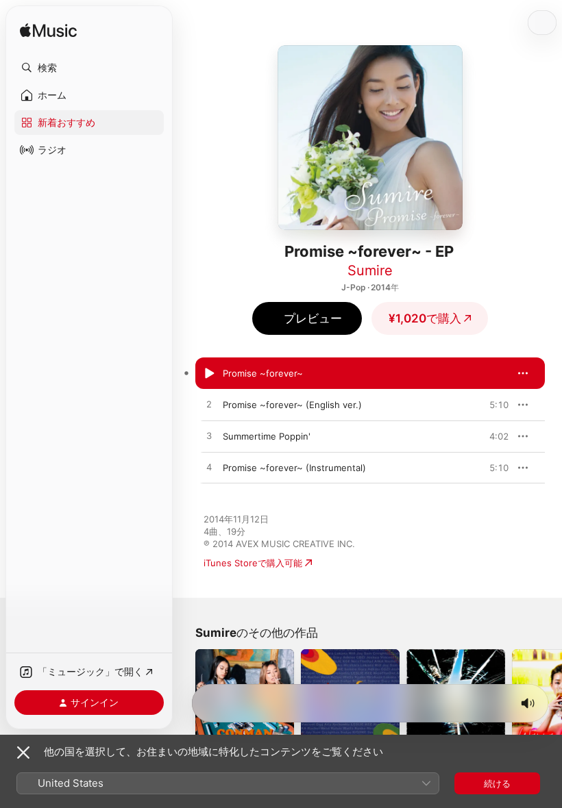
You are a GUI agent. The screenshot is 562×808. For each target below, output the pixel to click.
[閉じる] (23, 752)
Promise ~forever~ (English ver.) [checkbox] (292, 404)
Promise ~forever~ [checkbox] (263, 373)
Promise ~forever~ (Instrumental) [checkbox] (294, 467)
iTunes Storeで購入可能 (253, 562)
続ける (497, 783)
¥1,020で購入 (425, 318)
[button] (89, 67)
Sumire (370, 270)
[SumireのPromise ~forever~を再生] (209, 373)
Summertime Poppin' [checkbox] (266, 436)
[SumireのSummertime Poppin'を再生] (209, 436)
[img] (48, 31)
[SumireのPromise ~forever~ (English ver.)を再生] (209, 405)
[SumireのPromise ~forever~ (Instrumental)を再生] (209, 468)
